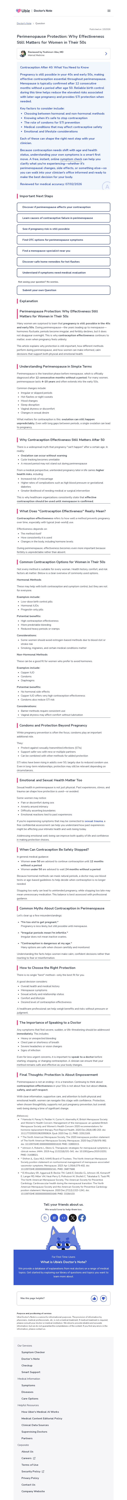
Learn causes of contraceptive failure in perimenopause (57, 218)
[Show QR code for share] (54, 1218)
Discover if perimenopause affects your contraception (56, 207)
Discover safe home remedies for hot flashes (51, 262)
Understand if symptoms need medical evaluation (54, 273)
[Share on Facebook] (82, 1218)
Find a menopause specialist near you (46, 251)
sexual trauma (94, 821)
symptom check (71, 159)
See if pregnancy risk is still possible (46, 229)
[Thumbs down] (103, 1298)
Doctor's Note (24, 23)
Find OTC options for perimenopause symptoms (52, 240)
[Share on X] (73, 1218)
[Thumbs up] (94, 1298)
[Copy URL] (45, 1218)
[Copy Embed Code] (63, 1218)
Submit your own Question (39, 290)
